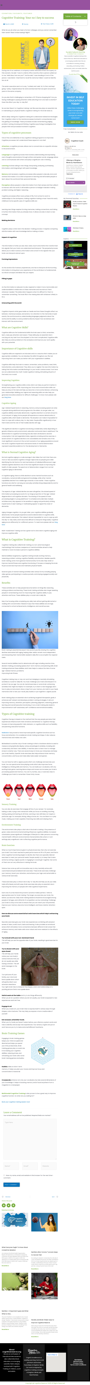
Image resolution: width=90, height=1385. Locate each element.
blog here (7, 397)
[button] (1, 5)
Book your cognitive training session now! (16, 1102)
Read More (5, 1266)
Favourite (17, 13)
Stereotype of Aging (78, 228)
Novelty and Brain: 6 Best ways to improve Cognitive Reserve (80, 204)
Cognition (7, 13)
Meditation (5, 733)
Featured (27, 13)
